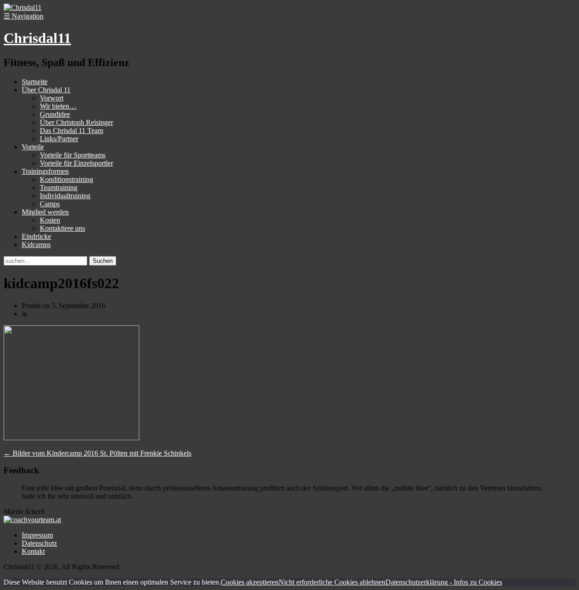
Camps (50, 204)
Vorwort (51, 98)
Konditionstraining (66, 179)
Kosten (50, 220)
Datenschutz (39, 543)
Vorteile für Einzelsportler (76, 163)
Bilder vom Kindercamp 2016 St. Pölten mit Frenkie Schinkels (97, 453)
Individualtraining (65, 196)
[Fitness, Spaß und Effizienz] (23, 7)
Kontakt (33, 551)
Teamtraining (58, 187)
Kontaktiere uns (62, 228)
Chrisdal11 (37, 38)
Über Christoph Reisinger (76, 122)
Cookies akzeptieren (250, 582)
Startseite (34, 82)
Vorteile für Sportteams (72, 155)
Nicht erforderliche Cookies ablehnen (332, 582)
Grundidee (55, 114)
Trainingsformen (45, 171)
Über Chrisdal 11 (46, 90)
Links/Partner (59, 139)
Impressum (37, 535)
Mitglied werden (45, 212)
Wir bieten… (58, 106)
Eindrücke (36, 236)
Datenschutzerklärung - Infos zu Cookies (443, 582)
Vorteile (33, 147)
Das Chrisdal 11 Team (71, 130)
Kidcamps (36, 244)
